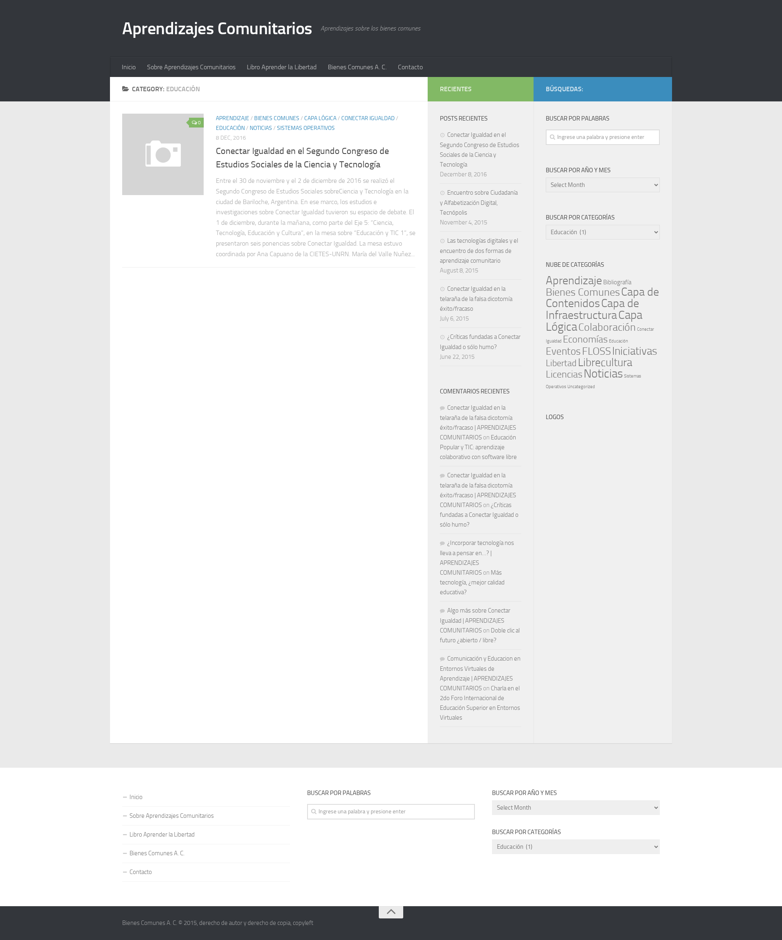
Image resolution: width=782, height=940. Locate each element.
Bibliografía (617, 282)
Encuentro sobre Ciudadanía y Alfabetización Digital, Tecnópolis (479, 202)
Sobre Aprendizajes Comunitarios (191, 67)
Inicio (129, 67)
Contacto (410, 67)
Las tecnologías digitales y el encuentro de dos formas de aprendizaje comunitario (479, 250)
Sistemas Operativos (306, 128)
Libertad (561, 363)
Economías (585, 339)
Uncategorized (581, 386)
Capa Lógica (320, 118)
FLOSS (596, 351)
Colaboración (607, 327)
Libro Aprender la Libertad (281, 67)
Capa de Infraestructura (592, 309)
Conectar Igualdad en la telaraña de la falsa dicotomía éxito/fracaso (476, 298)
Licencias (564, 374)
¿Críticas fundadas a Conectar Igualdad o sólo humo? (479, 514)
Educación (230, 128)
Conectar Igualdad (368, 118)
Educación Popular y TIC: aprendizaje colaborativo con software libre (478, 447)
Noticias (261, 128)
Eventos (563, 351)
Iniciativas (634, 351)
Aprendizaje (232, 118)
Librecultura (605, 362)
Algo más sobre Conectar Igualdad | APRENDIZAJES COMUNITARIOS (475, 620)
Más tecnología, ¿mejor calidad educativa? (472, 582)
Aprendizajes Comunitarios (217, 28)
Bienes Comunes (276, 118)
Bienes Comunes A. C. (357, 67)
